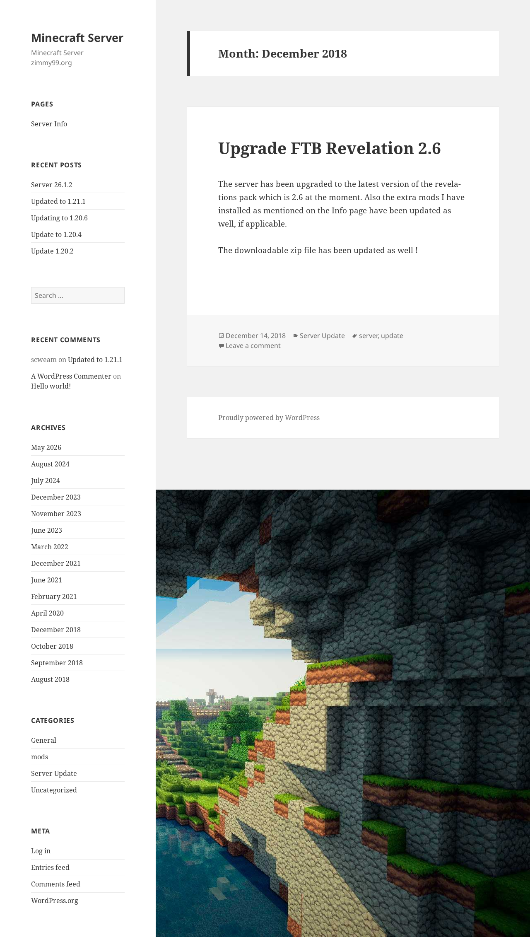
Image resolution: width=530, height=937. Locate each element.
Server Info (49, 123)
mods (39, 756)
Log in (41, 850)
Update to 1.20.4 (56, 234)
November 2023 (56, 513)
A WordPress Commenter (71, 376)
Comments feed (55, 884)
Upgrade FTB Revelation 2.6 (329, 148)
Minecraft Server (77, 37)
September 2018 (57, 662)
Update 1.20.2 (52, 251)
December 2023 (56, 497)
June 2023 (46, 530)
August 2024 (50, 463)
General (43, 740)
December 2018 (56, 629)
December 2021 (56, 563)
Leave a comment (253, 345)
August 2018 (50, 679)
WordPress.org (54, 900)
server (368, 335)
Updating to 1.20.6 (59, 217)
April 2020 (47, 613)
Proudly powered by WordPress (269, 417)
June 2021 (46, 579)
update (392, 335)
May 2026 (46, 447)
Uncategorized (54, 790)
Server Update (54, 773)
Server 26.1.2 (51, 184)
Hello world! (51, 386)
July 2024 (45, 480)
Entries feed (50, 867)
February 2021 (54, 596)
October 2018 (52, 646)
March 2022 (49, 546)
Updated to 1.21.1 (58, 201)
